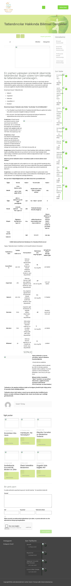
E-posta (23, 509)
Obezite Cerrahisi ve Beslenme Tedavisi (44, 434)
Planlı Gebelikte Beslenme (26, 466)
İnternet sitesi (40, 509)
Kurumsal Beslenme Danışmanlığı (60, 48)
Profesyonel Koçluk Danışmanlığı (60, 55)
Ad (5, 509)
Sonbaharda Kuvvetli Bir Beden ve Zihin (10, 467)
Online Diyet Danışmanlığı (60, 61)
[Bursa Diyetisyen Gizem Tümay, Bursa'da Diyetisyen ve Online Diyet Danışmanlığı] (8, 7)
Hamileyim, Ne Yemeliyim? (26, 434)
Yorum (6, 493)
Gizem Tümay (20, 404)
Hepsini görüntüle (45, 36)
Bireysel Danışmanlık (59, 42)
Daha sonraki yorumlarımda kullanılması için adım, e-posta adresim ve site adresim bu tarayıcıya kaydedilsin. (27, 519)
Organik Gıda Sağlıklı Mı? (42, 466)
